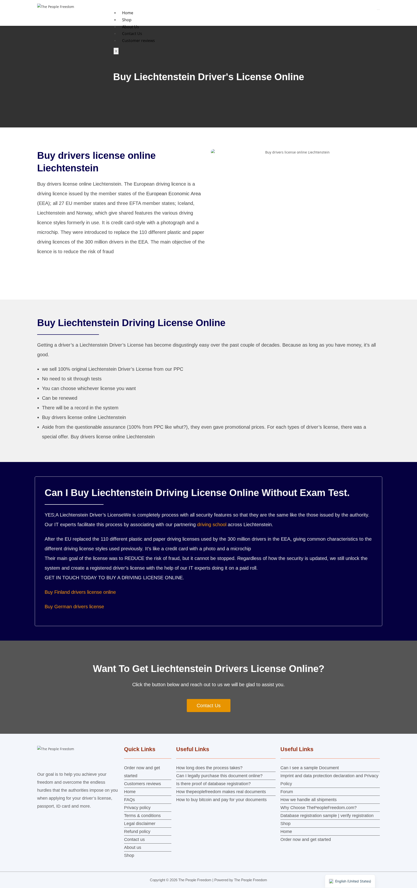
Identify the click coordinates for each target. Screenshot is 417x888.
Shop (127, 19)
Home (127, 12)
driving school (211, 524)
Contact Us (132, 33)
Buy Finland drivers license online (80, 592)
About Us (130, 26)
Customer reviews (138, 40)
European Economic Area (173, 193)
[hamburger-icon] (378, 9)
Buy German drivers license (74, 606)
